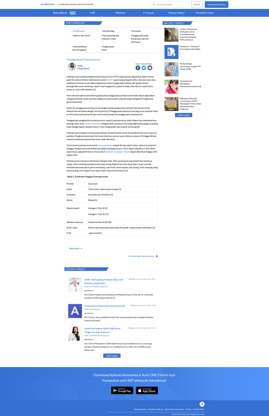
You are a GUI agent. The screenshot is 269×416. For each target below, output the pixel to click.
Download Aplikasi (216, 4)
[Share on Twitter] (144, 67)
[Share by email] (150, 67)
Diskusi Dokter (176, 12)
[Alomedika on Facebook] (155, 404)
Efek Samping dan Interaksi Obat (110, 37)
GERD (110, 79)
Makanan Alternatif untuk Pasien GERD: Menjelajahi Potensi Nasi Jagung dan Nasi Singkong (190, 103)
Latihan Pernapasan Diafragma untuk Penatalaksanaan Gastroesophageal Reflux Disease (188, 34)
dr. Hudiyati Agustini (98, 286)
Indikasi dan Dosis (81, 35)
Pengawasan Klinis (108, 48)
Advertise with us (155, 409)
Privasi (188, 409)
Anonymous (95, 309)
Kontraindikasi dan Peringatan (79, 48)
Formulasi (136, 30)
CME (92, 12)
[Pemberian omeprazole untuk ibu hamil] (75, 317)
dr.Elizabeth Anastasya (99, 335)
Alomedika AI (60, 12)
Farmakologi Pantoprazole (141, 256)
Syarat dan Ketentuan (174, 409)
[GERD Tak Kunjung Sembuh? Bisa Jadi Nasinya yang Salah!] (75, 290)
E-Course (148, 12)
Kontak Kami (198, 409)
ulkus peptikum (105, 145)
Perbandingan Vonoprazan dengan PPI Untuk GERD (190, 66)
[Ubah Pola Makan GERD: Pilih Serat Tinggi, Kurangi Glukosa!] (75, 339)
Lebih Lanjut (183, 115)
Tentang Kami (140, 409)
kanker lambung (92, 123)
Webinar (120, 12)
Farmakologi (108, 30)
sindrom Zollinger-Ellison (118, 151)
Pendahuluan (79, 30)
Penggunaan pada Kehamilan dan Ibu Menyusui (140, 38)
